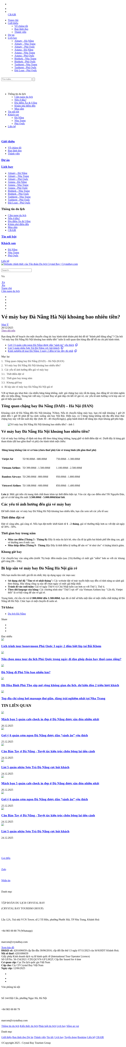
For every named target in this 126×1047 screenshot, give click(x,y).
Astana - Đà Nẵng (23, 49)
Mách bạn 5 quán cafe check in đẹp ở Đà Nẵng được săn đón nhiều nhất (50, 719)
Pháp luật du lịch (47, 1026)
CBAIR (12, 14)
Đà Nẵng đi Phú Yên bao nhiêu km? (26, 672)
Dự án (11, 35)
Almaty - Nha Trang (24, 43)
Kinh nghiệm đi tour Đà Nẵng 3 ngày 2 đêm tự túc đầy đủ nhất (40, 351)
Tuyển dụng (70, 1037)
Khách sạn (13, 114)
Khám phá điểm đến (24, 105)
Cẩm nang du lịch (23, 96)
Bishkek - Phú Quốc (25, 61)
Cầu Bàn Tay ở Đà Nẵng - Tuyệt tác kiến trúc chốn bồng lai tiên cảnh (48, 751)
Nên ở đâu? (20, 99)
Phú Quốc (19, 123)
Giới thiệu (13, 23)
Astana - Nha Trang (24, 52)
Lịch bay (12, 37)
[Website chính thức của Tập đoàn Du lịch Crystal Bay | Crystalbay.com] (39, 264)
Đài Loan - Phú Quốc (25, 70)
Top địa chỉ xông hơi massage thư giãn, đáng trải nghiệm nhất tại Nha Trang (53, 698)
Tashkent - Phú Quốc (25, 67)
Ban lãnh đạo (21, 29)
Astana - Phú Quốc (24, 55)
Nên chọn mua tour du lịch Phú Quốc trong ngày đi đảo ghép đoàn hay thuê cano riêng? (61, 659)
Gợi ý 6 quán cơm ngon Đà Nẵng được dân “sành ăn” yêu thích (41, 345)
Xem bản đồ (7, 947)
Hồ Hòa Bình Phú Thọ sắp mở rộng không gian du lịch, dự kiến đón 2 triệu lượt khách (60, 685)
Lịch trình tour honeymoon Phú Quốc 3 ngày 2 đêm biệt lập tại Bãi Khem (51, 646)
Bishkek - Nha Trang (25, 58)
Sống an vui (72, 1026)
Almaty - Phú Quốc (24, 46)
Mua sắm (19, 108)
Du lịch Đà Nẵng (17, 613)
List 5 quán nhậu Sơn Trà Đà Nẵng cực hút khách (34, 348)
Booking (81, 1037)
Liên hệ (12, 126)
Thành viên (20, 32)
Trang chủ (13, 20)
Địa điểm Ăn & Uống (25, 102)
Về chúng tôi (21, 26)
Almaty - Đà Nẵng (24, 40)
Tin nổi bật (13, 111)
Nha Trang (20, 120)
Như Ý (5, 324)
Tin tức (50, 1037)
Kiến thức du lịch (29, 1026)
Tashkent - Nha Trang (25, 64)
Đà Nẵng (19, 117)
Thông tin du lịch (10, 1026)
